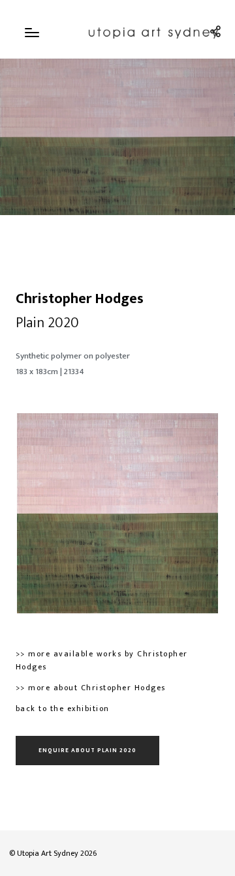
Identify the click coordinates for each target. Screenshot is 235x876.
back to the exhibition (63, 708)
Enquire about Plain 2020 (87, 750)
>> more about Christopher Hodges (91, 687)
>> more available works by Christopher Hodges (102, 660)
